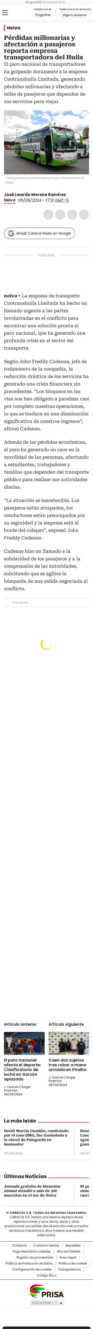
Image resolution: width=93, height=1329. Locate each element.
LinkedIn (72, 215)
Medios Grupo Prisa (46, 1303)
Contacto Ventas (46, 1246)
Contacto (19, 1246)
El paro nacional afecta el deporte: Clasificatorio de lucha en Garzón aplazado (22, 1069)
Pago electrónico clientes (32, 1252)
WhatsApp (84, 215)
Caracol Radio (24, 13)
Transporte (20, 602)
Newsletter (73, 1246)
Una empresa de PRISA (46, 1291)
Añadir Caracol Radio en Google (43, 233)
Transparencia (69, 1269)
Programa (42, 14)
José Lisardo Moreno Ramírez (35, 194)
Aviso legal (68, 1258)
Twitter (60, 215)
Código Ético (46, 1275)
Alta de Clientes (68, 1252)
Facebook (48, 215)
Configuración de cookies (32, 1269)
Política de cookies (73, 1264)
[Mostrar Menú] (5, 13)
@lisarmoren (69, 194)
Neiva (13, 28)
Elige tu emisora (74, 15)
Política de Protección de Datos (29, 1264)
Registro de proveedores (35, 1258)
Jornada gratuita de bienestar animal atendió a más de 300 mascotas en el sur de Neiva (32, 1190)
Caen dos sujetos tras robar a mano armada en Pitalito (68, 1065)
